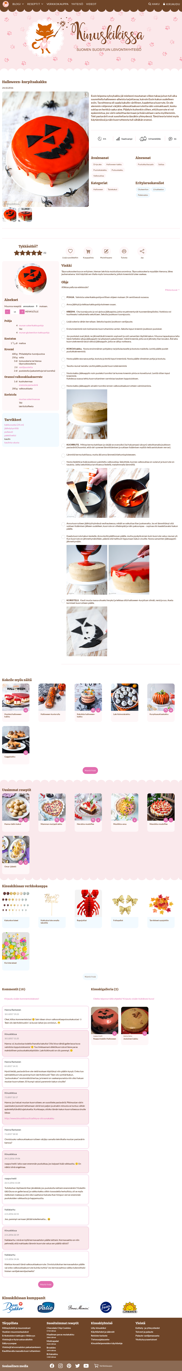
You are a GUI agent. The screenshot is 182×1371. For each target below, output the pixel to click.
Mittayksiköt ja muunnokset (16, 1328)
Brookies (51, 1347)
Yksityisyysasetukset (146, 1339)
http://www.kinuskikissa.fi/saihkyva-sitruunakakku (29, 1118)
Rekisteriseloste (99, 1335)
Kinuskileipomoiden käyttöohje (107, 1343)
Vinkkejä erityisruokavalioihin (17, 1339)
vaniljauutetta (26, 367)
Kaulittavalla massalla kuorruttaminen (21, 1351)
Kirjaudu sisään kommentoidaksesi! (21, 998)
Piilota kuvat (171, 289)
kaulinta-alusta (11, 442)
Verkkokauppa (58, 4)
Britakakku (52, 1354)
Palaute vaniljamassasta (147, 1335)
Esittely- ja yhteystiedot (148, 1328)
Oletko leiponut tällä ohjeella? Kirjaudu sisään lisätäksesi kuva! (123, 998)
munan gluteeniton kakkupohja (34, 332)
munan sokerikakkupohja (31, 325)
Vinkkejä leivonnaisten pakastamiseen (21, 1347)
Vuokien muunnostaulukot (15, 1331)
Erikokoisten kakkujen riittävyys (18, 1335)
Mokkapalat (53, 1341)
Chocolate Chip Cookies (59, 1328)
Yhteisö (77, 4)
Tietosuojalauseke (100, 1339)
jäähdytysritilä (11, 428)
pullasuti (8, 431)
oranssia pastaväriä (28, 385)
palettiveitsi (10, 435)
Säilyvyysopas (9, 1343)
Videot (91, 4)
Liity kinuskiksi (98, 1328)
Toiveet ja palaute (144, 1331)
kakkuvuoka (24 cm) (14, 424)
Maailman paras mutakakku (60, 1334)
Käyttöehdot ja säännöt (102, 1331)
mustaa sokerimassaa (29, 399)
